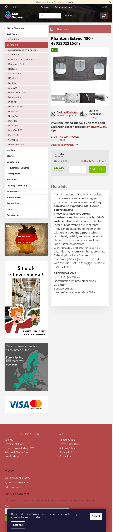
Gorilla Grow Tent (16, 92)
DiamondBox (13, 97)
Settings (17, 524)
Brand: (64, 136)
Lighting (10, 150)
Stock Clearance (14, 28)
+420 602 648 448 (17, 482)
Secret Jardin (13, 73)
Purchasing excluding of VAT (18, 448)
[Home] (52, 29)
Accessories (12, 215)
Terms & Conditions (68, 444)
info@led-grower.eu (18, 477)
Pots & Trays (12, 203)
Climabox (12, 140)
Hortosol (11, 69)
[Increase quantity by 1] (82, 169)
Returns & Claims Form (15, 452)
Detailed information (61, 144)
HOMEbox (12, 78)
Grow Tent (12, 111)
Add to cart (96, 169)
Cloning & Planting (16, 185)
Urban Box (12, 116)
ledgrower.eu (15, 487)
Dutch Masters (14, 106)
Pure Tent (12, 135)
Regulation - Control (17, 167)
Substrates (12, 191)
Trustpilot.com (58, 2)
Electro (10, 156)
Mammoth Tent (15, 64)
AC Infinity (12, 39)
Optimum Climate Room (19, 59)
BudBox (11, 83)
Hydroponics (12, 173)
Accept (95, 516)
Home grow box (15, 144)
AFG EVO (11, 87)
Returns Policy (66, 448)
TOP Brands (12, 34)
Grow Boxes (12, 44)
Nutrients (11, 179)
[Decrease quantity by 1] (70, 169)
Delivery (44, 7)
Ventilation (12, 162)
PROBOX (11, 102)
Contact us (64, 456)
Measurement (13, 197)
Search (66, 15)
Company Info (66, 440)
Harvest (10, 209)
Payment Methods (13, 444)
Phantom (12, 125)
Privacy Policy (66, 452)
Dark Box (11, 121)
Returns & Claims (62, 7)
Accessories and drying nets (21, 50)
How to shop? (11, 456)
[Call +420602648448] (7, 6)
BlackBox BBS (14, 130)
